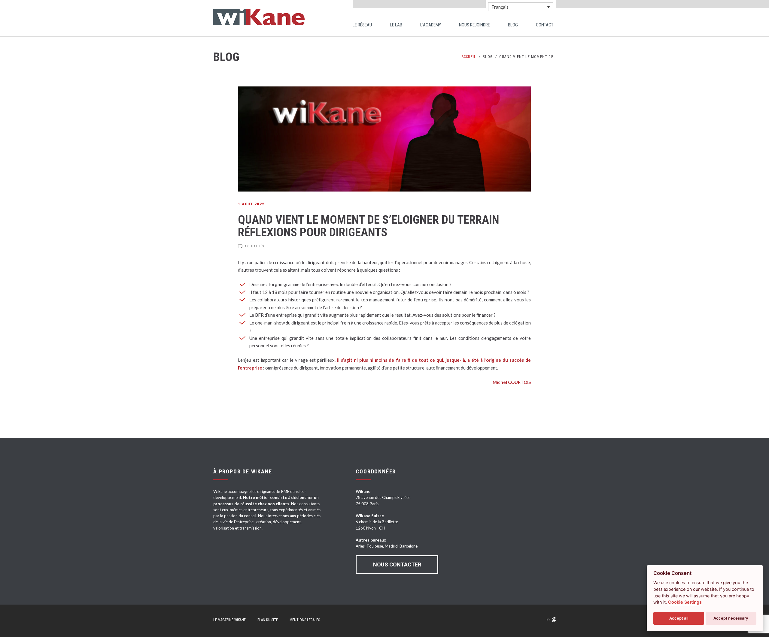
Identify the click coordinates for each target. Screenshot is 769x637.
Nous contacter (397, 564)
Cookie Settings (685, 602)
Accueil (469, 57)
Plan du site (267, 620)
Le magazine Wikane (229, 620)
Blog (488, 57)
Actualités (254, 246)
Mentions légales (305, 620)
